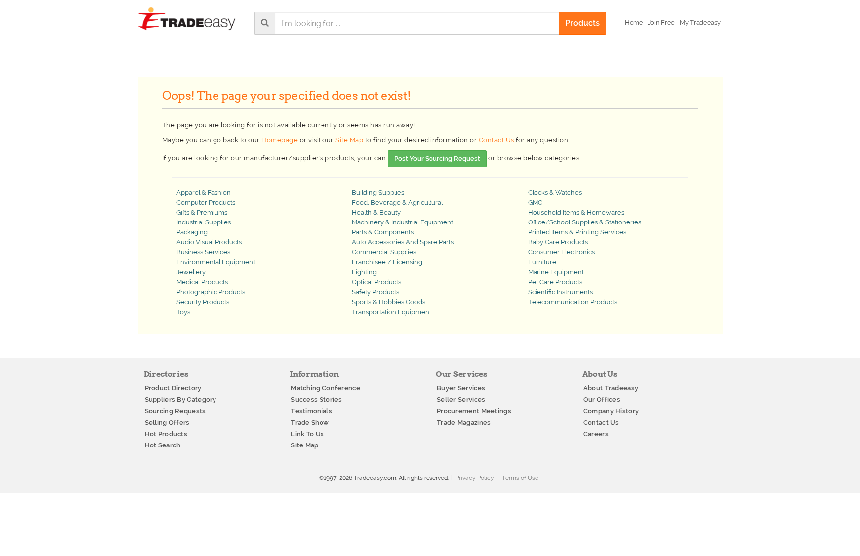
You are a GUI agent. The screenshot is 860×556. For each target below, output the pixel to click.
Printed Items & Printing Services (577, 232)
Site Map (349, 140)
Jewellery (191, 272)
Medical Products (202, 282)
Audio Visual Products (209, 242)
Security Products (202, 302)
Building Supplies (378, 192)
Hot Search (163, 445)
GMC (535, 202)
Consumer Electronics (561, 252)
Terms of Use (520, 477)
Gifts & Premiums (201, 212)
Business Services (203, 252)
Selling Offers (167, 422)
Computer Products (205, 202)
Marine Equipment (556, 272)
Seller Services (461, 399)
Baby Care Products (558, 242)
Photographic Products (210, 292)
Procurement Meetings (474, 411)
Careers (596, 434)
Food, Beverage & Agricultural (397, 202)
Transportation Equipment (391, 312)
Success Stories (316, 399)
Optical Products (376, 282)
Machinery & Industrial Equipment (402, 222)
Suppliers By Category (180, 399)
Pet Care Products (555, 282)
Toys (183, 312)
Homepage (279, 140)
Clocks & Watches (555, 192)
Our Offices (601, 399)
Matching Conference (325, 388)
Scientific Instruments (560, 292)
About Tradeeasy (611, 388)
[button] (700, 23)
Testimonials (311, 411)
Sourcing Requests (175, 411)
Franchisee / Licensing (387, 262)
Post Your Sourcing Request (437, 158)
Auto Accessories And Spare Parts (403, 242)
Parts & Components (383, 232)
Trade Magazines (464, 422)
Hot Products (166, 434)
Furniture (542, 262)
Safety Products (375, 292)
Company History (611, 411)
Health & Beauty (376, 212)
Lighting (364, 272)
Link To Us (307, 434)
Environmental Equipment (215, 262)
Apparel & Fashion (203, 192)
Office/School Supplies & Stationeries (584, 222)
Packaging (192, 232)
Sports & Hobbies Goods (388, 302)
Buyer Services (461, 388)
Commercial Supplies (384, 252)
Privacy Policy (474, 477)
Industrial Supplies (203, 222)
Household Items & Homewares (576, 212)
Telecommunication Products (572, 302)
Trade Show (310, 422)
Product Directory (173, 388)
